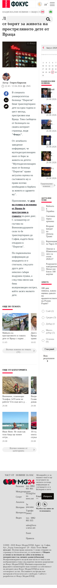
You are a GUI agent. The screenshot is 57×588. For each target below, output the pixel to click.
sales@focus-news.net (31, 526)
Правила (30, 538)
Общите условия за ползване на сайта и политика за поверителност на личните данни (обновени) (26, 554)
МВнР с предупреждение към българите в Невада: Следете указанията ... (50, 170)
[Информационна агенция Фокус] (38, 504)
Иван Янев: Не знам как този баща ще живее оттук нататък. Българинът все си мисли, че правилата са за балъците (14, 434)
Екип (28, 533)
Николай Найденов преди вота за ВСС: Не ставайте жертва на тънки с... (50, 91)
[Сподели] (6, 106)
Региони (20, 486)
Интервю (20, 507)
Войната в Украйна (50, 208)
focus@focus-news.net (31, 496)
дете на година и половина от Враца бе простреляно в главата (24, 208)
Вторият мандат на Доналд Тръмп (50, 231)
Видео (19, 518)
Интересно (21, 512)
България (20, 481)
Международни (21, 491)
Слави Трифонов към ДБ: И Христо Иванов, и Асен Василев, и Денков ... (50, 122)
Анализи (20, 502)
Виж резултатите (48, 357)
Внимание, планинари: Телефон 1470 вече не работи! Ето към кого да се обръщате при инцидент (13, 399)
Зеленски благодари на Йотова (50, 106)
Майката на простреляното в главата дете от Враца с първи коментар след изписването (13, 336)
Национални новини (48, 82)
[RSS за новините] (44, 504)
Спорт (19, 497)
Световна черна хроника (50, 218)
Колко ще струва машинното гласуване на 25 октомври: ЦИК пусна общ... (50, 138)
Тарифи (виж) (29, 511)
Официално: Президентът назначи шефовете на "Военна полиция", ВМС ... (50, 154)
